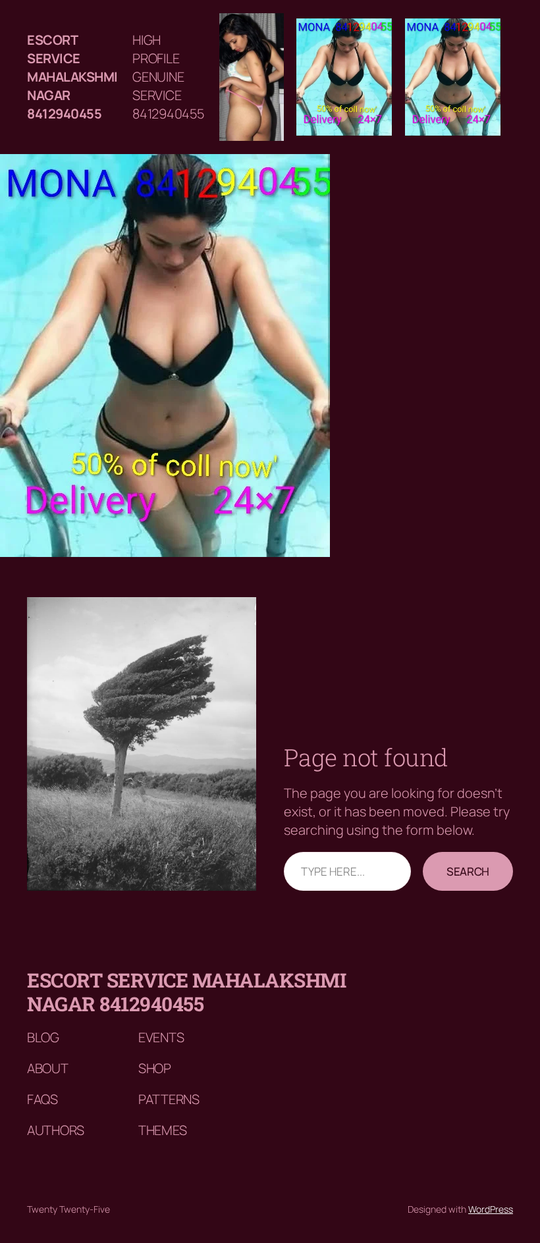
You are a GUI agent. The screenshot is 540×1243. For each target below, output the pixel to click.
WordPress (490, 1209)
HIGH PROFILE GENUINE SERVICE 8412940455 (167, 76)
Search (467, 871)
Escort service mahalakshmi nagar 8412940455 (72, 76)
